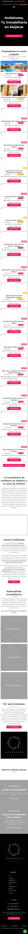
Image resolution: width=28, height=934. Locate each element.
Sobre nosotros (13, 890)
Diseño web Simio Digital (17, 928)
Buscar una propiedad (14, 629)
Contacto (11, 893)
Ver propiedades (14, 727)
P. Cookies (24, 926)
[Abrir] (14, 7)
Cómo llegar (14, 918)
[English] (20, 4)
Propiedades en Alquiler (13, 887)
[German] (24, 4)
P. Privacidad (14, 926)
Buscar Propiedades (14, 36)
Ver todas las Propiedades (14, 465)
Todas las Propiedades (12, 879)
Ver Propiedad (14, 82)
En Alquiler (20, 99)
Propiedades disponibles (14, 828)
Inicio (10, 876)
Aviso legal (4, 926)
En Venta (20, 75)
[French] (22, 4)
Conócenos (14, 581)
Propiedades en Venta (13, 883)
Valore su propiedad (14, 657)
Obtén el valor (14, 798)
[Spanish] (26, 4)
